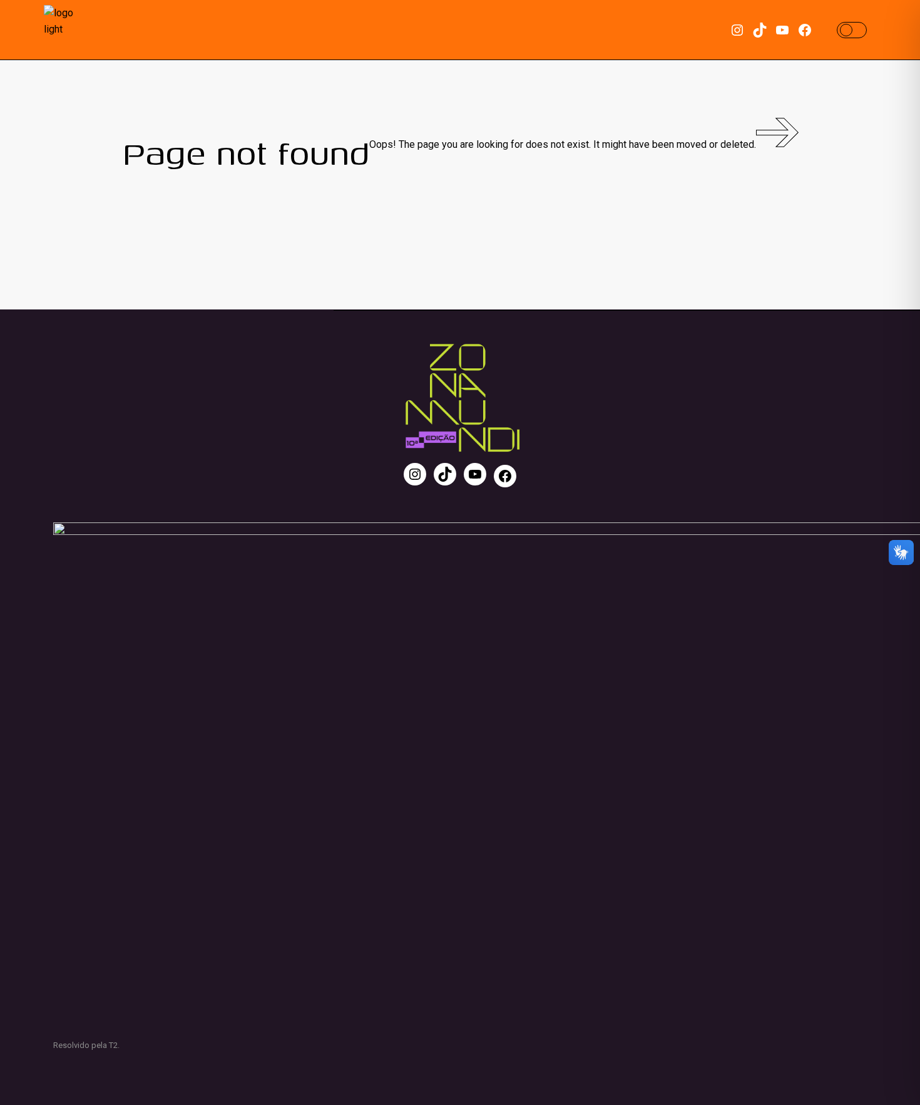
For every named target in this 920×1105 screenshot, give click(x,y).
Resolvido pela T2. (86, 1045)
